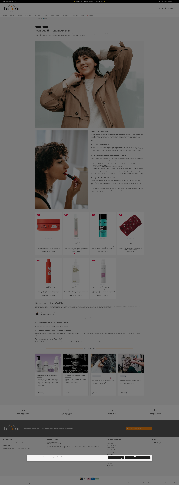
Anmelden (5, 1)
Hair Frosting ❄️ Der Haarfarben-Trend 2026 (130, 378)
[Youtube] (155, 443)
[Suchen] (159, 8)
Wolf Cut (38, 27)
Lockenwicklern (136, 188)
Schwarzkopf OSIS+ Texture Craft (48, 287)
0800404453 (68, 413)
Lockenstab (96, 190)
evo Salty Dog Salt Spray (76, 287)
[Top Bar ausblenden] (175, 1)
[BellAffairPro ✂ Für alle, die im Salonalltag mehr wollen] (75, 363)
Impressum (109, 463)
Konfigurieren (129, 458)
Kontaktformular (23, 452)
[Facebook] (153, 443)
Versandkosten (143, 483)
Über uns (109, 461)
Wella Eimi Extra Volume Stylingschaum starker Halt (76, 242)
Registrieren (13, 1)
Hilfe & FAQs (110, 470)
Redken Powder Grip (103, 242)
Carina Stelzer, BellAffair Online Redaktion (50, 313)
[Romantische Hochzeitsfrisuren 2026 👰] (103, 363)
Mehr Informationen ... (75, 457)
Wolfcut (45, 27)
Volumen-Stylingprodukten (126, 188)
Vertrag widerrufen (111, 449)
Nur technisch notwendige (116, 458)
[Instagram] (160, 443)
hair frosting (123, 376)
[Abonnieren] (150, 428)
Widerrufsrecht (110, 447)
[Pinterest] (158, 443)
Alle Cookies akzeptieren (143, 458)
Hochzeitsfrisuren (96, 376)
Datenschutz (110, 465)
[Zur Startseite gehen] (12, 8)
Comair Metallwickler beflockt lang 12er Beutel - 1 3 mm (130, 242)
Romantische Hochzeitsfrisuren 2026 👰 (101, 378)
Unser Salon (110, 454)
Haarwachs (137, 182)
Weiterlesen (40, 392)
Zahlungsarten (110, 443)
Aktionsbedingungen (112, 452)
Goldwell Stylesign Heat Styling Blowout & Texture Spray (103, 288)
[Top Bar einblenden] (175, 8)
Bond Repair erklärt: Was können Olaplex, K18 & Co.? (47, 376)
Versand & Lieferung (111, 445)
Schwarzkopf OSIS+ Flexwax (48, 242)
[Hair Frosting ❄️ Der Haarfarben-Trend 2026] (131, 363)
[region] (89, 233)
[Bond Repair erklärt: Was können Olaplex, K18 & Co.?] (48, 363)
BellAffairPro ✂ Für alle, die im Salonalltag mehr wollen (75, 376)
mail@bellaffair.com (69, 415)
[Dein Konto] (165, 8)
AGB (108, 467)
